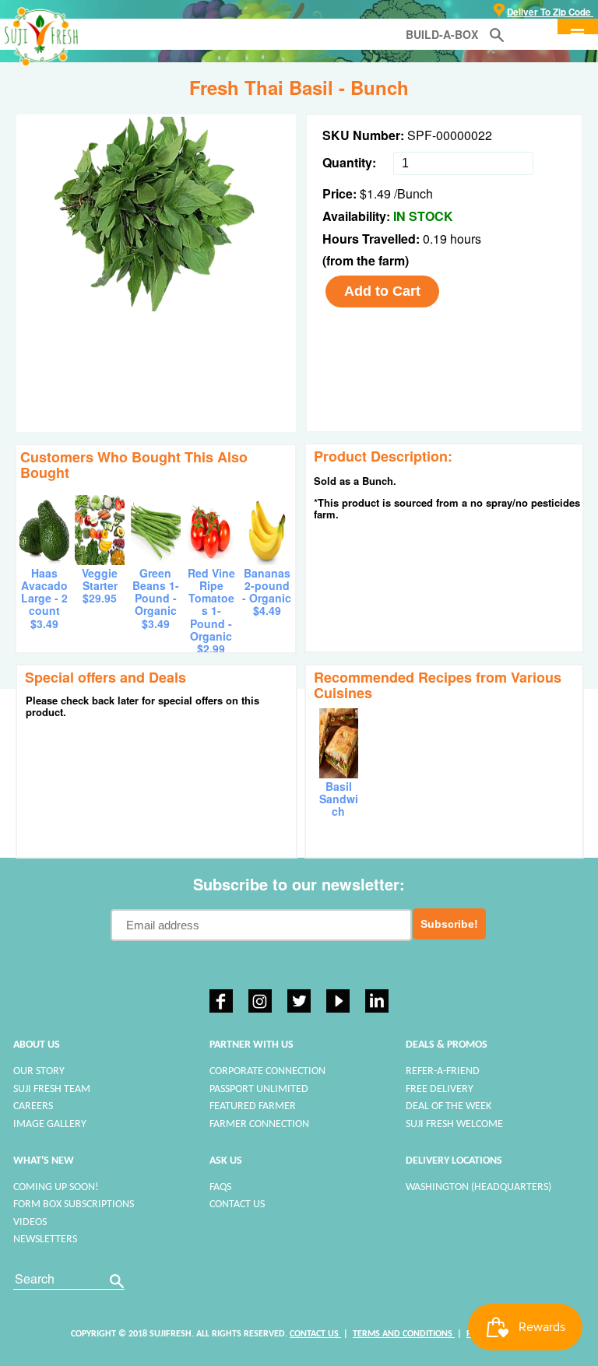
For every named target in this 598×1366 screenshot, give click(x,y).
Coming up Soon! (56, 1187)
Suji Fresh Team (51, 1089)
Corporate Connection (267, 1071)
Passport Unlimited (258, 1089)
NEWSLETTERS (45, 1239)
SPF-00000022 (449, 135)
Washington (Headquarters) (478, 1187)
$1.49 (375, 193)
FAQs (220, 1187)
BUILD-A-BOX (442, 34)
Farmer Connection (259, 1124)
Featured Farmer (252, 1106)
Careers (33, 1106)
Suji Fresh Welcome (454, 1124)
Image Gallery (49, 1124)
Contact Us (237, 1204)
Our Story (39, 1071)
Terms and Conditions (404, 1334)
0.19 (436, 239)
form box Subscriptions (73, 1204)
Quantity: (349, 162)
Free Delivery (439, 1089)
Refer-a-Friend (443, 1071)
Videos (30, 1222)
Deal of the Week (448, 1106)
